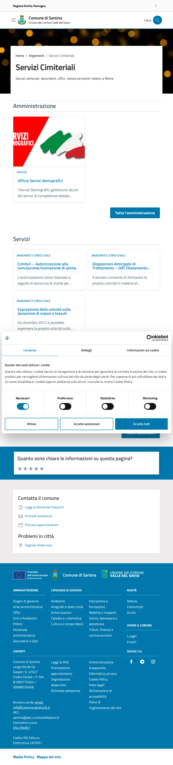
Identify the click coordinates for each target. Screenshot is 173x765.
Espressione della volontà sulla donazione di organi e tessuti (44, 311)
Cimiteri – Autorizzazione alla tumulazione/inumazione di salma (47, 266)
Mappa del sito (49, 757)
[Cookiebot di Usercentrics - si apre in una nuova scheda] (149, 338)
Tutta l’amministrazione (135, 213)
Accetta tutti (141, 423)
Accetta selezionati (87, 423)
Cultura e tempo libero (67, 623)
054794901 (21, 727)
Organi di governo (26, 601)
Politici (18, 623)
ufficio (22, 172)
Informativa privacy (103, 673)
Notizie (132, 601)
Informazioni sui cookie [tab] (143, 350)
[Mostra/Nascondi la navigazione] (13, 20)
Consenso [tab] (30, 350)
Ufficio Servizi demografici (40, 181)
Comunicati (135, 606)
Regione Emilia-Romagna (29, 6)
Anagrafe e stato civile (33, 255)
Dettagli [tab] (86, 350)
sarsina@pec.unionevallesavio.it (36, 717)
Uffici (16, 612)
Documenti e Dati (25, 641)
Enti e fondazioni (25, 618)
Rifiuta (31, 423)
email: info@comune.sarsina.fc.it (31, 705)
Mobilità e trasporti (102, 612)
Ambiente (58, 601)
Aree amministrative (28, 606)
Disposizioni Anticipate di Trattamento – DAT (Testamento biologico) (119, 266)
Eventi (131, 641)
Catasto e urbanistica (66, 618)
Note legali (96, 684)
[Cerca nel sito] (157, 20)
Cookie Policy (98, 679)
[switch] (65, 406)
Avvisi (131, 612)
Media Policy (23, 757)
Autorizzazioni (61, 612)
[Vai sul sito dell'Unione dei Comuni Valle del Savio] (122, 574)
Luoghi (132, 636)
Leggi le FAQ (60, 662)
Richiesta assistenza (65, 690)
